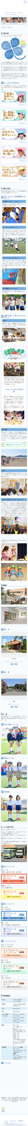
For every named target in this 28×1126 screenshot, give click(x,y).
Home (3, 27)
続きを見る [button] (22, 104)
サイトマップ (20, 14)
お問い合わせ (13, 14)
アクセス (7, 14)
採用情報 (6, 1122)
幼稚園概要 (20, 1121)
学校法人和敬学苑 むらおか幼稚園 (14, 8)
